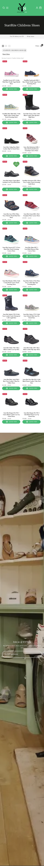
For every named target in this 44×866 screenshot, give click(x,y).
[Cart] (40, 8)
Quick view (13, 89)
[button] (3, 46)
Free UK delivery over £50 (17, 36)
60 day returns (30, 36)
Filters (37, 45)
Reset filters (6, 54)
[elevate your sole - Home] (22, 7)
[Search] (3, 7)
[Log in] (37, 8)
